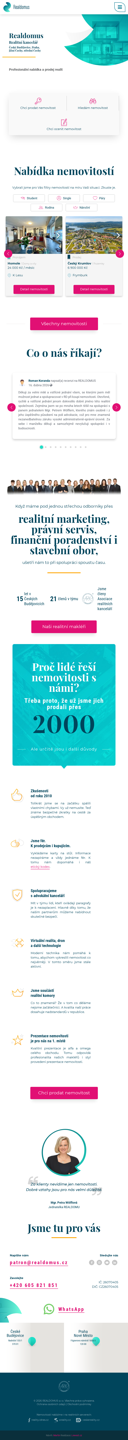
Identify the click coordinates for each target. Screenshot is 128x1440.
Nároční (85, 207)
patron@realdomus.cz (39, 1262)
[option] (34, 256)
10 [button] (85, 447)
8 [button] (75, 447)
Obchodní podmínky (79, 1404)
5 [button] (61, 447)
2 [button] (45, 447)
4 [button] (55, 447)
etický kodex (40, 866)
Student (32, 198)
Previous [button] (8, 254)
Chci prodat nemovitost (64, 1093)
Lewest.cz (77, 1435)
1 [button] (41, 447)
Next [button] (58, 240)
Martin (56, 1435)
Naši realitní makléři (64, 627)
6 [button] (65, 447)
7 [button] (71, 447)
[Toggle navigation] (119, 7)
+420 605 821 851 (34, 1285)
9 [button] (81, 447)
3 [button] (51, 447)
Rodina (49, 207)
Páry (102, 198)
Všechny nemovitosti (64, 324)
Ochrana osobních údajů (51, 1404)
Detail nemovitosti (34, 289)
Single (67, 198)
